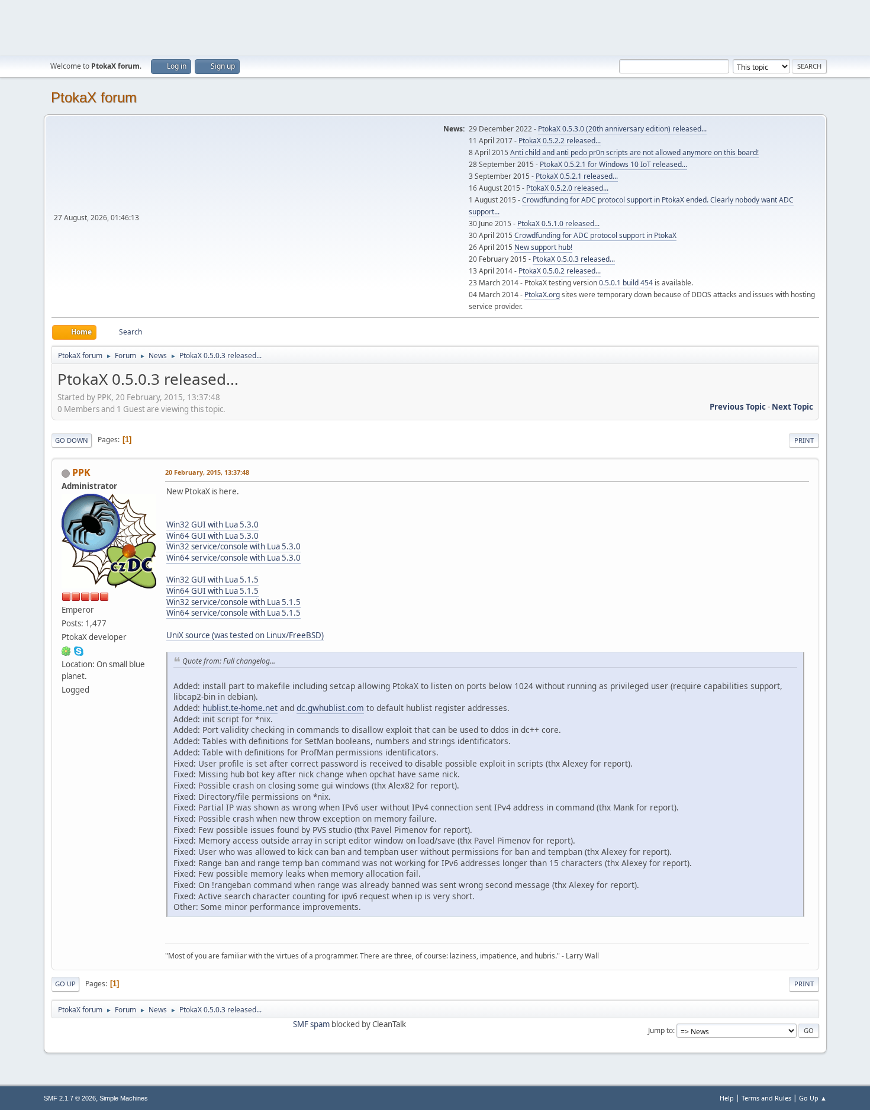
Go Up (65, 983)
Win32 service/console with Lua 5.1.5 (233, 602)
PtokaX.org (542, 294)
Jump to (660, 1030)
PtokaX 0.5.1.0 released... (558, 223)
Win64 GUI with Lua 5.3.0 (212, 535)
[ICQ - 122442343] (66, 650)
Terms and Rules (766, 1097)
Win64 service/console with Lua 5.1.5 (233, 612)
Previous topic (738, 406)
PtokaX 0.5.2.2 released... (559, 141)
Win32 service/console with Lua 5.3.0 (233, 546)
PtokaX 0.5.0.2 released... (559, 271)
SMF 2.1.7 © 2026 (70, 1098)
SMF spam (311, 1024)
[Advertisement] (435, 26)
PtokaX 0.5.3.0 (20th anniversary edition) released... (622, 129)
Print (804, 440)
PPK (81, 472)
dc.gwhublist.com (330, 707)
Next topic (792, 406)
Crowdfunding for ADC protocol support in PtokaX (595, 235)
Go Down (71, 440)
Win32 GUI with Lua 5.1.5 (212, 579)
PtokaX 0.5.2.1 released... (577, 176)
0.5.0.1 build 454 (626, 283)
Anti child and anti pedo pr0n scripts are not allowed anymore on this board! (634, 152)
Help (727, 1097)
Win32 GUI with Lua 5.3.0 (212, 524)
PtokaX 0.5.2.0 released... (567, 188)
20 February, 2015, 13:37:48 (207, 472)
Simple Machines (123, 1098)
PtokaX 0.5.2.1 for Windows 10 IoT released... (613, 164)
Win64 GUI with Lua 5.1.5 (212, 590)
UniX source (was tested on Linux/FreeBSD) (245, 635)
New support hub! (543, 247)
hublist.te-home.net (240, 707)
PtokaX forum (94, 97)
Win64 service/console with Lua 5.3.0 (233, 557)
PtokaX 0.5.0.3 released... (574, 259)
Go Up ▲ (813, 1097)
